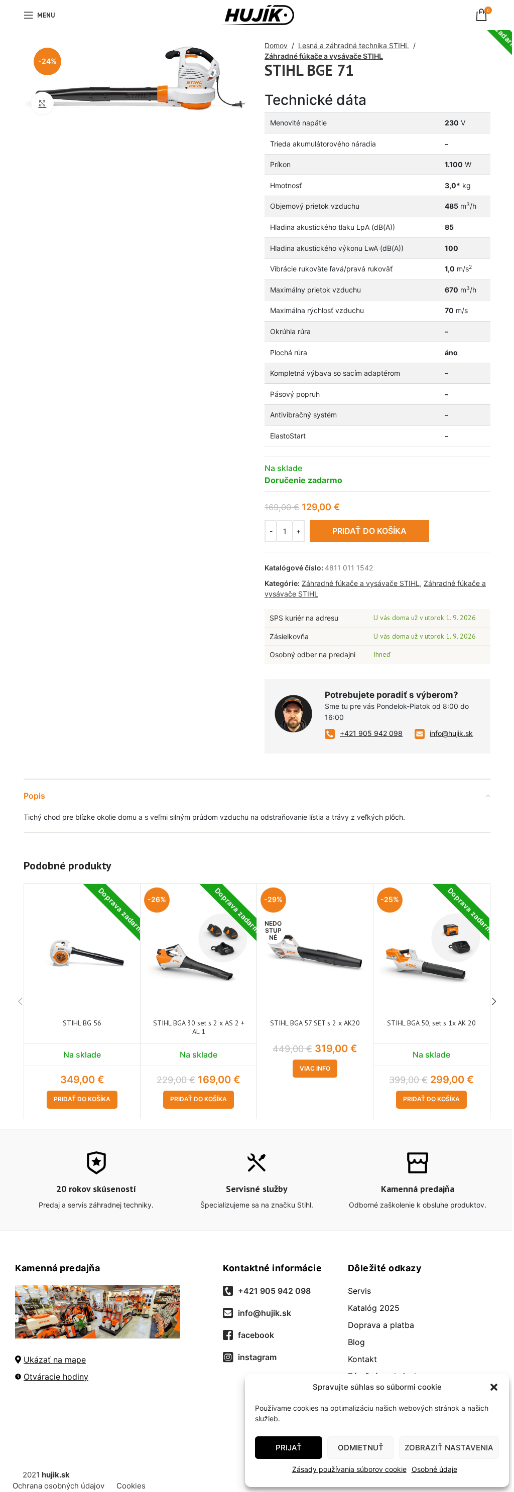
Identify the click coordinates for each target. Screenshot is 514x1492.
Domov (276, 45)
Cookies (131, 1485)
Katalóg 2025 (374, 1308)
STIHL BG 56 (82, 1022)
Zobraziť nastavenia (449, 1447)
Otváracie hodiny (56, 1377)
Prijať (289, 1447)
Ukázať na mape (55, 1360)
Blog (356, 1342)
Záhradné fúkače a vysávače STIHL (324, 56)
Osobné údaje (434, 1469)
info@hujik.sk (451, 733)
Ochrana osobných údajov (58, 1485)
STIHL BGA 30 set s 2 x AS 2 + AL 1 (198, 1027)
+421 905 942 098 (371, 733)
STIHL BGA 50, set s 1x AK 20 (431, 1022)
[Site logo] (257, 14)
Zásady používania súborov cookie (349, 1469)
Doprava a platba (381, 1325)
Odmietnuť (360, 1447)
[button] (494, 1387)
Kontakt (362, 1359)
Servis (359, 1291)
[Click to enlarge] (42, 103)
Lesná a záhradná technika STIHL (353, 45)
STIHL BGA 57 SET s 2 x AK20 (315, 1022)
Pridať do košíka (369, 531)
